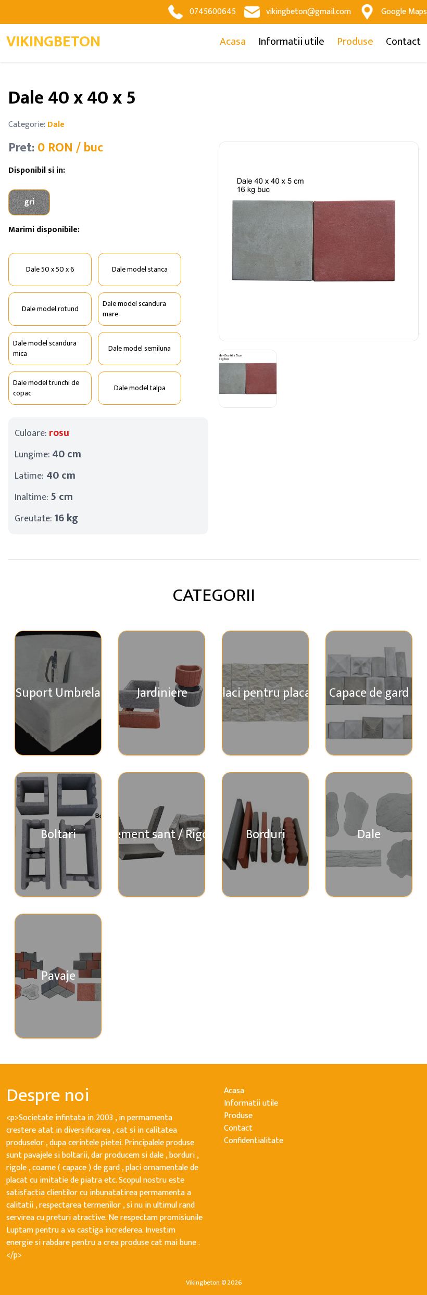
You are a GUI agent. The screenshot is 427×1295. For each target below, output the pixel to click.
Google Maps (404, 12)
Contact (403, 41)
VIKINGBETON (53, 41)
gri (29, 202)
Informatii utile (291, 41)
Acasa (233, 41)
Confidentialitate (253, 1141)
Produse (355, 41)
